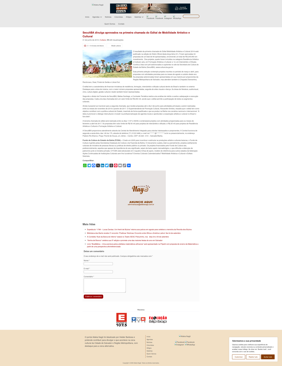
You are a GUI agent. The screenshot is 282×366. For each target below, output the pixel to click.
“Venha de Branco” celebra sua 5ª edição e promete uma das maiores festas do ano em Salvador (124, 240)
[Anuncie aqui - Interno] (141, 172)
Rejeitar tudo (253, 357)
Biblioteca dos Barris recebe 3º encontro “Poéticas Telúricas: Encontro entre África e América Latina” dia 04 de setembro (134, 233)
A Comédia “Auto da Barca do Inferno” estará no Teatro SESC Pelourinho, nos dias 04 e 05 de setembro (128, 236)
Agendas (95, 17)
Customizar (239, 357)
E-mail (87, 268)
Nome (87, 260)
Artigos (128, 17)
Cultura (103, 40)
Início (87, 17)
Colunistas (118, 17)
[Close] (275, 339)
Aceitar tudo (268, 357)
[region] (253, 349)
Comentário (89, 276)
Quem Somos (109, 24)
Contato (121, 24)
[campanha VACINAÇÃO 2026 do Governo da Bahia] (150, 5)
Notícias (108, 17)
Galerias (138, 17)
